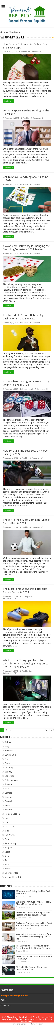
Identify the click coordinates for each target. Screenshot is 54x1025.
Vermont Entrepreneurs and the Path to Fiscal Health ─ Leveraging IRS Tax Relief (33, 936)
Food (7, 788)
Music (7, 831)
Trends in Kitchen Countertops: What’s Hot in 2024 (34, 957)
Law (6, 818)
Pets (7, 839)
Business (9, 750)
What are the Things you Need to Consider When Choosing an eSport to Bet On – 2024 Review (25, 664)
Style (7, 856)
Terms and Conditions (20, 1024)
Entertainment (27, 389)
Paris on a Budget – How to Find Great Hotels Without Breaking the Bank (34, 924)
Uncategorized (27, 596)
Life (6, 822)
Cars (7, 759)
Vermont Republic (13, 877)
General (8, 801)
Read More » (8, 101)
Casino (8, 763)
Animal (8, 742)
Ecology (8, 771)
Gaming (32, 671)
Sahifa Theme (7, 1017)
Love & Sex (10, 826)
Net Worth (10, 835)
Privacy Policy (37, 1024)
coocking (9, 767)
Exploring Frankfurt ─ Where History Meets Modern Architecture (33, 903)
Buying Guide (11, 755)
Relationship (11, 843)
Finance (8, 784)
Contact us (5, 1005)
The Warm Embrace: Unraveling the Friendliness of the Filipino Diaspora (33, 947)
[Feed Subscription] (53, 38)
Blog (7, 746)
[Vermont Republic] (27, 13)
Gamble (24, 52)
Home (5, 32)
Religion (8, 847)
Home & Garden (12, 814)
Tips (7, 864)
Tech (7, 860)
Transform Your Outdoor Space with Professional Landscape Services (33, 913)
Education (9, 776)
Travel (8, 868)
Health (8, 805)
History (8, 809)
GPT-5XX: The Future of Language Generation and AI (31, 968)
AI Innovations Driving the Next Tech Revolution (33, 892)
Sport (7, 852)
